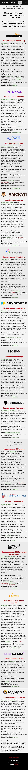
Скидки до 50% (9, 76)
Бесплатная (8, 535)
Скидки (7, 392)
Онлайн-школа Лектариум (14, 408)
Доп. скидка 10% (9, 180)
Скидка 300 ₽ (8, 581)
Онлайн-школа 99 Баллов (14, 449)
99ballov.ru (15, 489)
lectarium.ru (15, 437)
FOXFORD (18, 77)
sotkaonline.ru (16, 188)
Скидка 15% (8, 641)
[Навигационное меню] (26, 2)
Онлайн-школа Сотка (7, 146)
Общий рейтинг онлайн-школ (15, 6)
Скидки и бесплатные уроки (12, 337)
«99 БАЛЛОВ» (12, 451)
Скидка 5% (8, 237)
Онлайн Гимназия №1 (14, 502)
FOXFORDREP (19, 79)
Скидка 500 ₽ (12, 583)
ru (14, 540)
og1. (13, 540)
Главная (7, 6)
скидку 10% (20, 126)
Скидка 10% (16, 291)
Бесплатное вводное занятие (12, 432)
